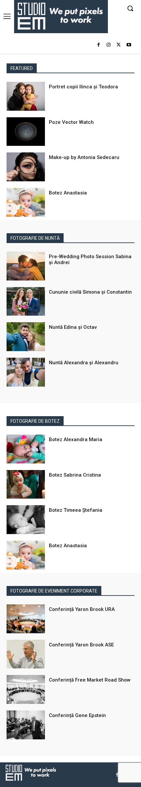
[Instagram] (109, 45)
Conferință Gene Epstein (77, 715)
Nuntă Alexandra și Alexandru (83, 363)
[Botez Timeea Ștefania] (26, 519)
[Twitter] (118, 45)
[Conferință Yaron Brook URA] (26, 618)
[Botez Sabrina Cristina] (26, 484)
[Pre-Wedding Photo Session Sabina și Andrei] (26, 266)
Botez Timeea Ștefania (75, 510)
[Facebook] (98, 45)
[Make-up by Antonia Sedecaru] (26, 166)
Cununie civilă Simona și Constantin (90, 292)
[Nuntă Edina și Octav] (26, 336)
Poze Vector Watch (71, 122)
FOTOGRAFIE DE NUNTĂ (35, 238)
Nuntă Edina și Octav (73, 327)
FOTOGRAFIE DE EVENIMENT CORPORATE (53, 591)
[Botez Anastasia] (26, 202)
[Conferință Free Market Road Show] (26, 689)
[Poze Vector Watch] (26, 131)
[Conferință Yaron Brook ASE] (26, 654)
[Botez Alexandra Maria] (26, 449)
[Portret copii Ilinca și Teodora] (26, 96)
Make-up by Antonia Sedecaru (84, 157)
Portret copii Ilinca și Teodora (83, 87)
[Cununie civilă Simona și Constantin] (26, 301)
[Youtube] (129, 45)
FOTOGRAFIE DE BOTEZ (35, 421)
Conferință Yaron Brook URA (82, 609)
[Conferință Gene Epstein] (26, 724)
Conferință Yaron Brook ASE (81, 645)
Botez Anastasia (68, 193)
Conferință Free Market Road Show (90, 680)
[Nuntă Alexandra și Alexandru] (26, 372)
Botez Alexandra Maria (75, 439)
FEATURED (21, 68)
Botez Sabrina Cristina (75, 475)
